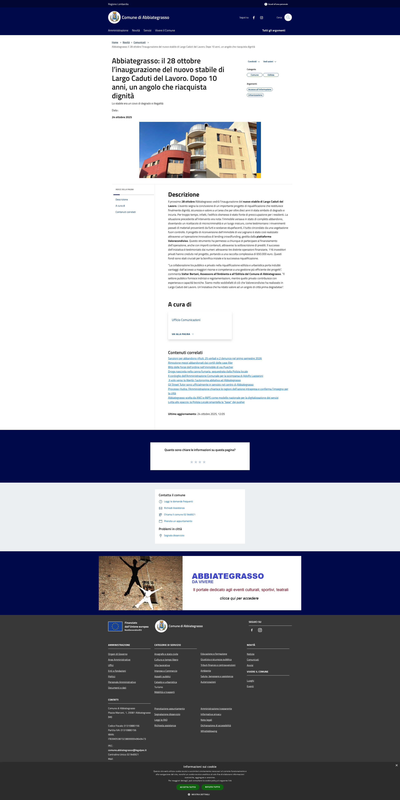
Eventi (250, 686)
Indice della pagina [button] (125, 189)
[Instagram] (260, 17)
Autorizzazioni (208, 682)
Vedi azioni (268, 61)
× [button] (396, 765)
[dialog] (200, 781)
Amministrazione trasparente (216, 708)
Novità (126, 42)
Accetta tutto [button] (188, 787)
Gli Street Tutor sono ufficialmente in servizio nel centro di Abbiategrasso (211, 384)
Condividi (252, 61)
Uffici (111, 665)
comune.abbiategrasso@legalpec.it (127, 750)
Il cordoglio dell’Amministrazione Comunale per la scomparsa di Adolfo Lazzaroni (215, 376)
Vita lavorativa (162, 665)
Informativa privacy (211, 714)
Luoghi (250, 681)
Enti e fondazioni (117, 671)
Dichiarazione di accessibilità (216, 725)
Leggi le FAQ (161, 720)
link (230, 780)
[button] (200, 794)
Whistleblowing (209, 731)
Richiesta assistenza (165, 725)
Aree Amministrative (119, 659)
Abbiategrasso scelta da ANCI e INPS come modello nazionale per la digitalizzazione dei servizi (223, 398)
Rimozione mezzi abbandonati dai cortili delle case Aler (200, 363)
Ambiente (206, 671)
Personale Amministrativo (122, 682)
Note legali (206, 720)
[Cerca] (288, 17)
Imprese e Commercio (165, 671)
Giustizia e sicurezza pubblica (216, 659)
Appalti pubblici (162, 676)
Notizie (250, 654)
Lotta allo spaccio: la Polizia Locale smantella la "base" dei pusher (206, 402)
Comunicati (140, 42)
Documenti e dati (117, 688)
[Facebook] (252, 17)
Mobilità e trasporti (164, 692)
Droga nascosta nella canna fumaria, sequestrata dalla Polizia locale (208, 371)
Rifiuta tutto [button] (212, 787)
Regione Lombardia (118, 4)
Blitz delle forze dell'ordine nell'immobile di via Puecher (200, 367)
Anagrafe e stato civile (166, 654)
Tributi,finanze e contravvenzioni (218, 665)
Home (115, 42)
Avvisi (250, 665)
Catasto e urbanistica (165, 682)
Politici (111, 676)
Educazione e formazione (214, 654)
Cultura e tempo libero (166, 659)
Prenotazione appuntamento (169, 708)
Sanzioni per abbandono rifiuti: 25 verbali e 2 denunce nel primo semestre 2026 (215, 358)
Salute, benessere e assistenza (217, 676)
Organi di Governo (117, 654)
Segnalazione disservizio (167, 714)
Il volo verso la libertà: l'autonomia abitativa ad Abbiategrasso (204, 380)
